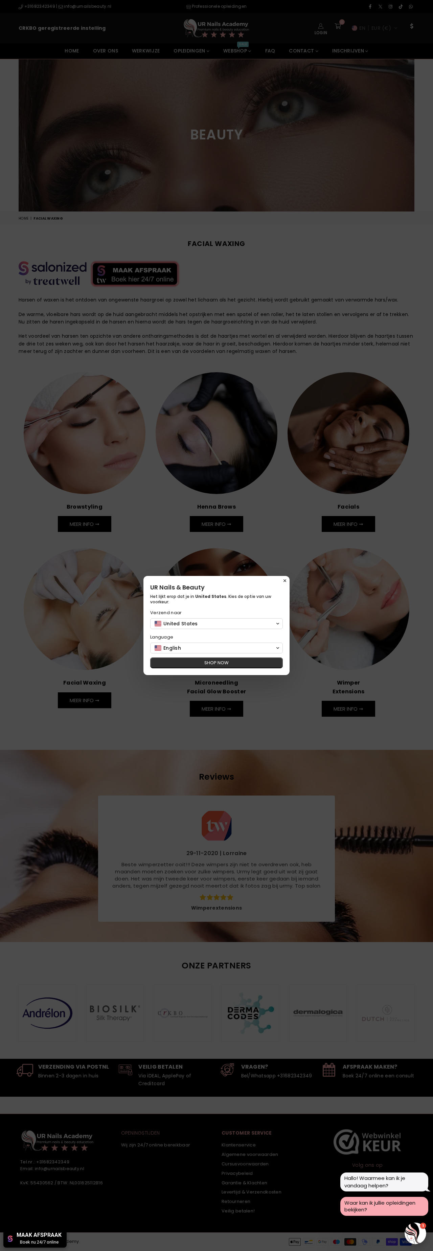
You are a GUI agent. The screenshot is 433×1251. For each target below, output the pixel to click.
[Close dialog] (284, 580)
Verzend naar (166, 613)
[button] (216, 623)
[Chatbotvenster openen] (415, 1233)
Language (161, 637)
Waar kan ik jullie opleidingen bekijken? (379, 1206)
